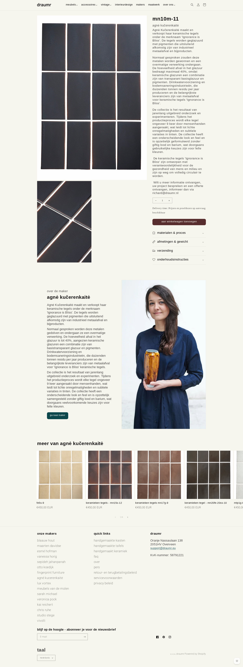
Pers (97, 567)
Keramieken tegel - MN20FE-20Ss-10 (206, 502)
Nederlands (45, 658)
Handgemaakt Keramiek (110, 551)
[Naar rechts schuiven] (128, 517)
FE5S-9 (40, 502)
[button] (72, 4)
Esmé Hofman (47, 551)
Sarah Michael (47, 594)
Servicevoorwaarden (108, 578)
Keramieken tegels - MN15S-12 (104, 502)
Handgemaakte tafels (109, 546)
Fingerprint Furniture (51, 572)
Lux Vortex (44, 583)
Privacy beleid (103, 583)
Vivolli (41, 620)
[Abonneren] (84, 637)
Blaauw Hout (46, 540)
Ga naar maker (57, 415)
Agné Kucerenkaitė (50, 578)
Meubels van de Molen (53, 588)
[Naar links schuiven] (115, 517)
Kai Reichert (45, 604)
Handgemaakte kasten (109, 540)
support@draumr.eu (163, 548)
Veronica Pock (47, 599)
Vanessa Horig (47, 556)
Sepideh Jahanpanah (51, 562)
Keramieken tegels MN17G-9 (151, 502)
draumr (180, 654)
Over (97, 562)
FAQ (96, 556)
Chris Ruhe (44, 610)
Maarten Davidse (49, 546)
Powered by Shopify (195, 654)
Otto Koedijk (45, 567)
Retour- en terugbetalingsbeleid (115, 572)
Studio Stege (45, 615)
